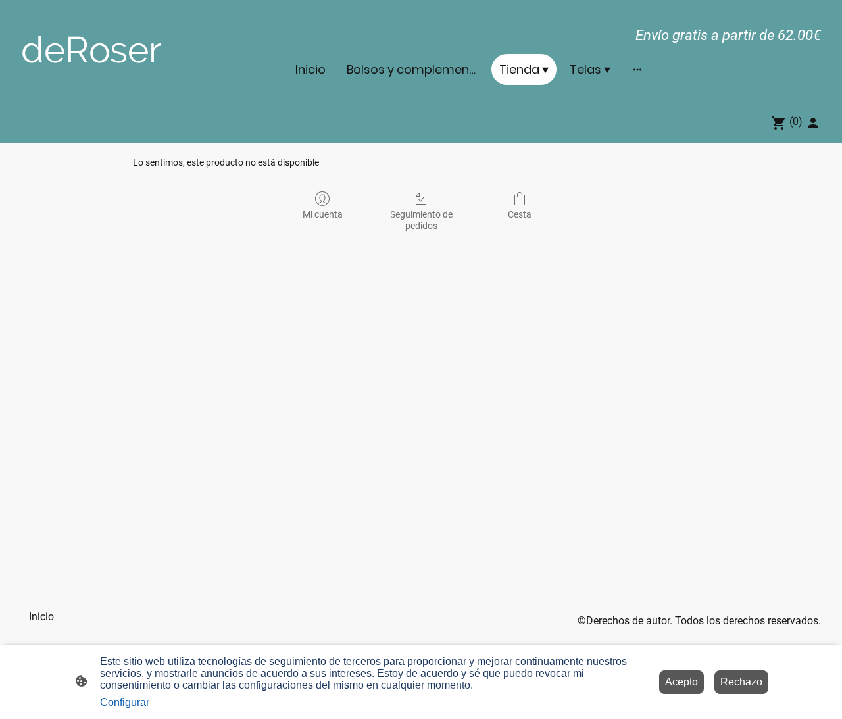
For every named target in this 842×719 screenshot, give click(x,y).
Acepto (681, 681)
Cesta (520, 214)
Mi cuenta (323, 214)
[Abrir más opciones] (637, 69)
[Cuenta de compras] (813, 123)
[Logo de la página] (147, 82)
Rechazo (741, 681)
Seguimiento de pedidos (421, 220)
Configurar (124, 702)
